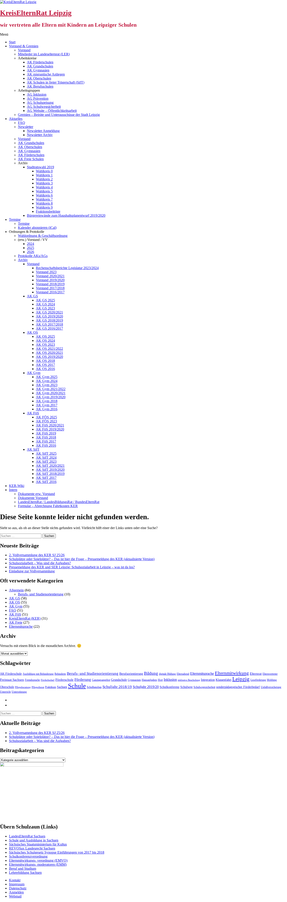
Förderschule (64, 679)
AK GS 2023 (45, 308)
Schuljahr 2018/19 (117, 687)
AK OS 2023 (45, 344)
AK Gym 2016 (46, 409)
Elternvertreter (270, 673)
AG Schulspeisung (40, 102)
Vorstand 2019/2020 (50, 280)
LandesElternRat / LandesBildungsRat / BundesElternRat (58, 502)
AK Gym (33, 373)
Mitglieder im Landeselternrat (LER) (44, 54)
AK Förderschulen (40, 62)
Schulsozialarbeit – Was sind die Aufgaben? (40, 563)
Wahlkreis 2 (44, 179)
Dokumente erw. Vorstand (36, 494)
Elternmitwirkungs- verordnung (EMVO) (38, 860)
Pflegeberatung (23, 687)
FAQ (21, 123)
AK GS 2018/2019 (49, 320)
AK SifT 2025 (46, 453)
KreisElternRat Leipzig (36, 13)
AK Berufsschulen (40, 86)
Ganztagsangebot (101, 679)
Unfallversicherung (271, 687)
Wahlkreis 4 (44, 187)
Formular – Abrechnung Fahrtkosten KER (48, 506)
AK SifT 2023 (46, 461)
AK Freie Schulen (31, 159)
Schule (77, 685)
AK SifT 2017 (46, 478)
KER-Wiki (16, 486)
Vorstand (24, 50)
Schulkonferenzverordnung (28, 856)
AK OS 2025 (45, 336)
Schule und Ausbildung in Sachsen (33, 840)
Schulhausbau (94, 687)
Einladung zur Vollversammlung (32, 571)
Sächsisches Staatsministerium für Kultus (38, 844)
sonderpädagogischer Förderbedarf (238, 687)
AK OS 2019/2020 (49, 357)
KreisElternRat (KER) (25, 618)
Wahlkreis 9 (44, 207)
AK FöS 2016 (46, 445)
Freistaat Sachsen (12, 679)
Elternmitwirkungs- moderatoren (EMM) (38, 864)
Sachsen (62, 687)
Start (12, 42)
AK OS (32, 332)
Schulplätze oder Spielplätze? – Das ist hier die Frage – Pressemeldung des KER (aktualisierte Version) (81, 559)
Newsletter (25, 127)
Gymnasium (134, 679)
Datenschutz (17, 888)
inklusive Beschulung (189, 680)
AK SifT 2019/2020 (50, 470)
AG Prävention (37, 98)
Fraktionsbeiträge (48, 211)
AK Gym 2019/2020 (50, 397)
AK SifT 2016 (46, 482)
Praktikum (50, 687)
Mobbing (272, 679)
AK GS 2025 (45, 300)
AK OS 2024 (45, 340)
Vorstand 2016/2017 (50, 292)
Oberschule (7, 687)
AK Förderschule (11, 673)
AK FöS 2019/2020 (50, 429)
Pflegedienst (38, 687)
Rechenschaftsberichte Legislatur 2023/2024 (67, 268)
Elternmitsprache (21, 626)
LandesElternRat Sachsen (27, 836)
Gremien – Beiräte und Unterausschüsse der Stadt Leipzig (59, 115)
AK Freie (15, 622)
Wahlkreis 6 (44, 195)
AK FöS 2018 (46, 437)
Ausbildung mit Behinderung (38, 673)
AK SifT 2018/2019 (50, 474)
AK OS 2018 (45, 361)
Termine (15, 219)
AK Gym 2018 (46, 401)
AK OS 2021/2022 (49, 348)
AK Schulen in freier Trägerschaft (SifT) (55, 82)
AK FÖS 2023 (46, 421)
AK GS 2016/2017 (49, 328)
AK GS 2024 (45, 304)
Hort (160, 679)
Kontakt (14, 880)
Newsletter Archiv (40, 135)
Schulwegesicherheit (204, 687)
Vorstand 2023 (46, 272)
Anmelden (16, 892)
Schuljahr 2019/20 (146, 687)
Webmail (15, 896)
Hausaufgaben (149, 679)
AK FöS (33, 413)
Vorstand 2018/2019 (50, 284)
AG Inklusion (36, 94)
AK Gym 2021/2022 (50, 389)
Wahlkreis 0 (44, 171)
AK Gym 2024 (46, 381)
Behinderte (60, 673)
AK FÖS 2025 (46, 417)
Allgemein (16, 590)
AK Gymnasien (38, 70)
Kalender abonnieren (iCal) (37, 227)
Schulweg (186, 687)
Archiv (23, 260)
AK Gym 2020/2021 (50, 393)
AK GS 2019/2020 (49, 316)
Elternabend (183, 673)
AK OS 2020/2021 (49, 353)
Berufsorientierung (131, 673)
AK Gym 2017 (46, 405)
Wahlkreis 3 (44, 183)
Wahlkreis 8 (44, 203)
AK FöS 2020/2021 (50, 425)
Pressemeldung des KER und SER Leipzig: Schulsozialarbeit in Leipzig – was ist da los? (72, 567)
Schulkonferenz (169, 687)
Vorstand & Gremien (23, 46)
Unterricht (5, 691)
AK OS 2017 (45, 365)
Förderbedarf (47, 680)
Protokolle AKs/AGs (33, 256)
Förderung (82, 679)
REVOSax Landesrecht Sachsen (32, 848)
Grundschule (119, 679)
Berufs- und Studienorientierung (40, 594)
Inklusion (170, 679)
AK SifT (33, 449)
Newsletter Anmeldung (43, 131)
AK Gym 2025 (46, 377)
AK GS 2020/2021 (49, 312)
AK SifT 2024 (46, 457)
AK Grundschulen (40, 66)
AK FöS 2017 (46, 441)
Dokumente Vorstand (33, 498)
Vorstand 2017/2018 (50, 288)
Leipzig (241, 679)
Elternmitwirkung (232, 673)
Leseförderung (258, 679)
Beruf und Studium (22, 868)
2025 (30, 248)
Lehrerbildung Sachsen (25, 872)
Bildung (151, 673)
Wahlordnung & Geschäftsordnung (42, 236)
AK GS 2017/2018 (49, 324)
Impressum (16, 884)
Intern (13, 490)
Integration (208, 679)
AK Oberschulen (39, 78)
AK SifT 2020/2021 (50, 465)
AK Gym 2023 (46, 385)
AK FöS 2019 (46, 433)
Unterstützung (19, 691)
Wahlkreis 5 (44, 191)
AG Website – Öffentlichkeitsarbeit (52, 110)
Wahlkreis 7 (44, 199)
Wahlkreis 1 (44, 175)
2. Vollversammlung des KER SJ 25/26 (37, 555)
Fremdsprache (32, 679)
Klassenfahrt (223, 679)
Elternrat (256, 673)
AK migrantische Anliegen (46, 74)
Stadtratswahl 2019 (40, 167)
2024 (30, 244)
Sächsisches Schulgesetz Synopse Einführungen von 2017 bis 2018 (56, 852)
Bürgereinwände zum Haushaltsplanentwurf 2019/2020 (66, 215)
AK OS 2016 (45, 369)
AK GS (32, 296)
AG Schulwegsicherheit (44, 106)
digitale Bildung (167, 673)
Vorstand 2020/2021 (50, 276)
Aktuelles (15, 119)
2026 (30, 252)
